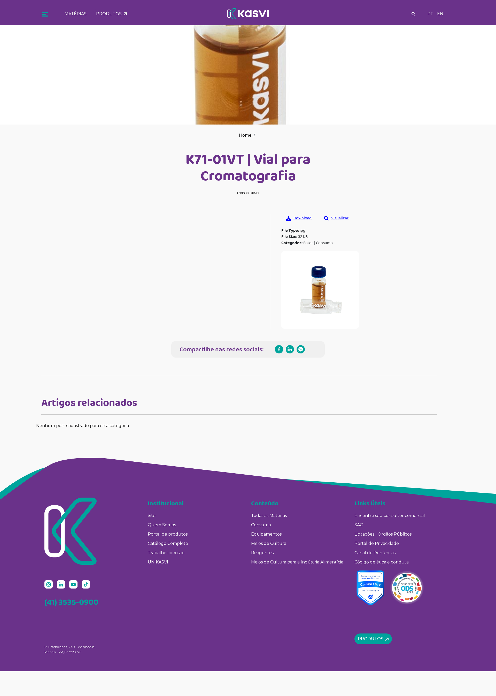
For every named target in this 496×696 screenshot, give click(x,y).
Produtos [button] (110, 13)
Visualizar (339, 218)
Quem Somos (162, 524)
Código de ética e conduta (381, 562)
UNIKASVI (158, 562)
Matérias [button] (76, 13)
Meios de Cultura (268, 543)
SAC (358, 524)
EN (440, 13)
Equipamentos (266, 534)
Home (245, 135)
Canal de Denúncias (375, 552)
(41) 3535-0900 (71, 602)
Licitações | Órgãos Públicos (383, 534)
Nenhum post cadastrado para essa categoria (82, 425)
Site (152, 515)
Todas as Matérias (269, 515)
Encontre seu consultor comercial (389, 515)
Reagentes (262, 552)
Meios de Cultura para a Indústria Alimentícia (297, 562)
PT (430, 13)
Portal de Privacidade (376, 543)
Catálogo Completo (168, 543)
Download (302, 218)
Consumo (261, 524)
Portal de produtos (168, 534)
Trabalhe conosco (166, 552)
